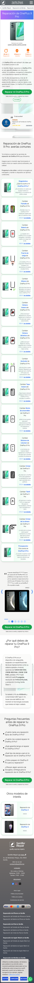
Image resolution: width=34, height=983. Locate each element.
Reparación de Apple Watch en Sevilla (16, 938)
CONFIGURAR (14, 978)
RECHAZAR (24, 978)
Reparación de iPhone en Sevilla (14, 913)
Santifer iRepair (6, 8)
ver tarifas (17, 99)
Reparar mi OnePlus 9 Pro (17, 92)
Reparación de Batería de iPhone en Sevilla (16, 919)
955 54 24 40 (17, 862)
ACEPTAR (5, 978)
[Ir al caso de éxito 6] (25, 621)
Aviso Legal (17, 890)
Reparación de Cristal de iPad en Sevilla (15, 933)
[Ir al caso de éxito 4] (19, 621)
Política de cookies (17, 897)
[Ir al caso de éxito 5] (22, 621)
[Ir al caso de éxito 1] (9, 621)
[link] (17, 208)
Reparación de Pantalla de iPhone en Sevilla (16, 916)
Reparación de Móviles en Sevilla (14, 958)
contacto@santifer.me (17, 864)
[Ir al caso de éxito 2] (12, 621)
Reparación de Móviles (19, 8)
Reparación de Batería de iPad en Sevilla (15, 930)
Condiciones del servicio (17, 900)
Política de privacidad (17, 893)
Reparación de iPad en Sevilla (13, 924)
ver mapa (22, 854)
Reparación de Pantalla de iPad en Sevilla (16, 927)
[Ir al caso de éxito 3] (15, 621)
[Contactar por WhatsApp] (30, 979)
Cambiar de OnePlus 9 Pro (25, 203)
